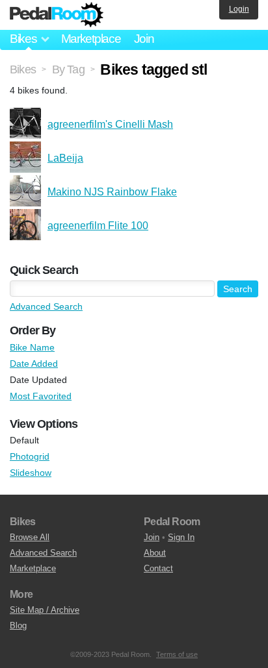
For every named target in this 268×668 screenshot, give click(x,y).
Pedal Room (56, 15)
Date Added (34, 363)
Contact (158, 568)
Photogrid (29, 456)
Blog (18, 625)
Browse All (29, 537)
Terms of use (177, 654)
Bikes (23, 69)
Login (239, 9)
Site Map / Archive (44, 610)
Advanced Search (46, 306)
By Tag (68, 69)
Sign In (181, 537)
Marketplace (91, 38)
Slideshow (30, 472)
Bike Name (32, 347)
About (155, 553)
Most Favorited (41, 396)
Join (144, 38)
